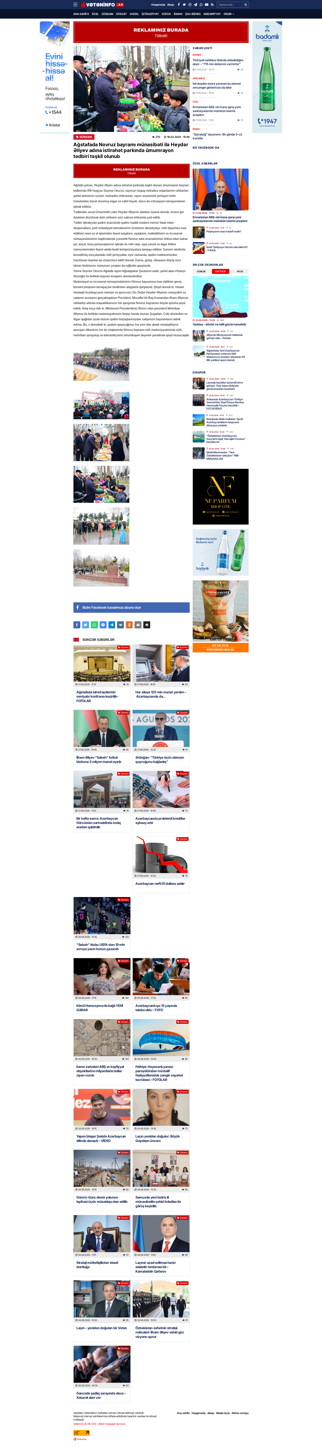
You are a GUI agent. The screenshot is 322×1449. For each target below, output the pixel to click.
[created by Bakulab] (161, 1439)
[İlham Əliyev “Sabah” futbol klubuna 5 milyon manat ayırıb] (102, 731)
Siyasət (121, 13)
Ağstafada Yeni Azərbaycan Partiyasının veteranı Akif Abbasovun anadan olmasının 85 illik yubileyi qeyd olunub (225, 355)
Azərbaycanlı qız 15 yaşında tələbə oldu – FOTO (156, 1008)
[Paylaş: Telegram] (111, 624)
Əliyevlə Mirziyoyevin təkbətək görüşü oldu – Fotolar (224, 336)
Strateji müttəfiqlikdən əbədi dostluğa (97, 1265)
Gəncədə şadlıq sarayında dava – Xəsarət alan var (101, 1395)
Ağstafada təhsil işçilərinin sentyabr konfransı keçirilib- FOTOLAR (97, 696)
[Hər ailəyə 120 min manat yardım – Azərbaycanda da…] (161, 666)
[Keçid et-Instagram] (190, 4)
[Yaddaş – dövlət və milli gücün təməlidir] (221, 297)
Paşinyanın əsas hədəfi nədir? (223, 231)
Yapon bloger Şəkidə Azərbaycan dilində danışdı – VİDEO (101, 1138)
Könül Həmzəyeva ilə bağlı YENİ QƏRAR (99, 1008)
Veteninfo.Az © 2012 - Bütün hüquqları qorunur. (99, 1423)
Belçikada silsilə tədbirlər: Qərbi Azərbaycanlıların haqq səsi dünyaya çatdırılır (224, 422)
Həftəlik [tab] (220, 271)
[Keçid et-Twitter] (184, 4)
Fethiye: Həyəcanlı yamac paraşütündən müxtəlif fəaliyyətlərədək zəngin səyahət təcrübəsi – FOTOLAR (159, 1073)
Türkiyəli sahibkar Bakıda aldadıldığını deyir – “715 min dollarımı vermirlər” (218, 62)
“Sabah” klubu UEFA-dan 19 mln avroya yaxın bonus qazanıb (100, 947)
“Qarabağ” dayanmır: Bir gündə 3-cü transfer (217, 136)
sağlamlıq (199, 78)
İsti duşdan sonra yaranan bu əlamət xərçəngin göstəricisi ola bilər (217, 85)
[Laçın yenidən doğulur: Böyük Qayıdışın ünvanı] (161, 1110)
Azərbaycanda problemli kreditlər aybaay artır (160, 821)
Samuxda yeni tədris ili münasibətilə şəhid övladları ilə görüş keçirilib (158, 1201)
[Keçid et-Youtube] (206, 4)
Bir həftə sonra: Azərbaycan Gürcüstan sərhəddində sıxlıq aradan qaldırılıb (98, 823)
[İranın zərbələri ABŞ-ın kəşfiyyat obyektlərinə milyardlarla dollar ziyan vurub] (102, 1040)
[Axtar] (245, 4)
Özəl (95, 13)
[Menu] (77, 4)
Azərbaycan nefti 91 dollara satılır (160, 884)
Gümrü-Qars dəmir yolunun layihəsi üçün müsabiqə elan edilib (101, 1199)
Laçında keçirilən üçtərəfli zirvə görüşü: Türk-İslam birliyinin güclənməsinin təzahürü (224, 385)
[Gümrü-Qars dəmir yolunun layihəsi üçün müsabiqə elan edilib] (102, 1171)
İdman (178, 13)
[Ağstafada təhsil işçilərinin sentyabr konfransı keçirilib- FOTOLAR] (102, 666)
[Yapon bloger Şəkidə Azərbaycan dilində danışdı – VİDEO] (102, 1110)
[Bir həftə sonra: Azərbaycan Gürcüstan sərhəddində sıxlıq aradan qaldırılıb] (102, 792)
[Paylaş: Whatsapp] (94, 624)
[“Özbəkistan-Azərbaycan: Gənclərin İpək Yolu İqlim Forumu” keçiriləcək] (199, 436)
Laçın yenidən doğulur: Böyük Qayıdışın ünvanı (157, 1138)
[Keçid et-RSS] (212, 4)
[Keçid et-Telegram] (195, 4)
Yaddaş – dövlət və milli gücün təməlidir (219, 324)
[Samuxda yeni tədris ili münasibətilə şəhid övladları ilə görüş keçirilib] (161, 1171)
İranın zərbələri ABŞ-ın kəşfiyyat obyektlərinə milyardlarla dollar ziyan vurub (100, 1071)
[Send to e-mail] (138, 624)
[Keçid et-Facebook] (178, 4)
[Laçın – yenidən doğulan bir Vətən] (102, 1301)
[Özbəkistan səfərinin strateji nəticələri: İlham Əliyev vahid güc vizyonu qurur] (161, 1301)
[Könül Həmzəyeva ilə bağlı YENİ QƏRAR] (102, 979)
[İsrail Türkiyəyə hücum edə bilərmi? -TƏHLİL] (199, 248)
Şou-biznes (193, 13)
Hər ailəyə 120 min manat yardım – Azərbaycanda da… (160, 694)
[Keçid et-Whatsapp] (201, 4)
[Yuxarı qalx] (312, 1439)
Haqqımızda (199, 1413)
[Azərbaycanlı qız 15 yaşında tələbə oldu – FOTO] (161, 979)
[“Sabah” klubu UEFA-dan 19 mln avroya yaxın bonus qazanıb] (102, 918)
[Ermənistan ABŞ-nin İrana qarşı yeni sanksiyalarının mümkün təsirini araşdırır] (221, 189)
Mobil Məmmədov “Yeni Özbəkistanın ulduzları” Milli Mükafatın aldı (222, 455)
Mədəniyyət (212, 13)
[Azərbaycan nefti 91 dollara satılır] (161, 857)
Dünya (166, 13)
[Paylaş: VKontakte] (120, 624)
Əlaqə (210, 1413)
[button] (146, 624)
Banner (197, 54)
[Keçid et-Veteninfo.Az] (102, 5)
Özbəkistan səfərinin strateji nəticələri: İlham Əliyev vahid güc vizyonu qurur (159, 1332)
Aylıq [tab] (240, 271)
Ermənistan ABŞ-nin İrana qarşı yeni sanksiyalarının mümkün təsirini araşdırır (217, 111)
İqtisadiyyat (150, 13)
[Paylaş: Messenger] (103, 624)
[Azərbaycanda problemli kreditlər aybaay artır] (161, 792)
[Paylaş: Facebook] (76, 624)
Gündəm (107, 13)
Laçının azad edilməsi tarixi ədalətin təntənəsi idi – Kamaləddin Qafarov (155, 1267)
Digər (228, 13)
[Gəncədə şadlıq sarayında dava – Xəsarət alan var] (102, 1367)
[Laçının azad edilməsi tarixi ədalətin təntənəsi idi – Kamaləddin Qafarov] (161, 1236)
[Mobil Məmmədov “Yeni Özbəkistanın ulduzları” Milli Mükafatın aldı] (199, 453)
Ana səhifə (81, 13)
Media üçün (223, 1413)
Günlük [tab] (201, 271)
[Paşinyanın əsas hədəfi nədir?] (199, 232)
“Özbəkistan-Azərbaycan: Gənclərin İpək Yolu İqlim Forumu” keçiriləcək (226, 439)
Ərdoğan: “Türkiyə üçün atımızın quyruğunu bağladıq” (159, 759)
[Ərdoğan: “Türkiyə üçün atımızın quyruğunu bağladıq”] (161, 731)
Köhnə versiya (240, 1413)
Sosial (134, 13)
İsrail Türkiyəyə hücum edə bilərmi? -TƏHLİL (227, 248)
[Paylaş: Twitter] (85, 624)
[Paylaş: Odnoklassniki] (129, 624)
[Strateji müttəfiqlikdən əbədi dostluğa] (102, 1236)
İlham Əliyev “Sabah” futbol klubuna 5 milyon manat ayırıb (98, 759)
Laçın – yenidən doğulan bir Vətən (101, 1328)
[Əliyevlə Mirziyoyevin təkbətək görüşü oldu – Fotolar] (199, 336)
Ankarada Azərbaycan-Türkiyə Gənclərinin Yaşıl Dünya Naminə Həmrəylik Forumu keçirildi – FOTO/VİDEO (225, 404)
